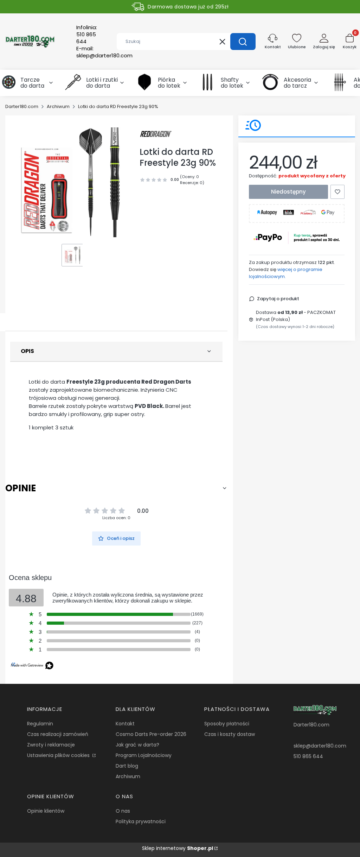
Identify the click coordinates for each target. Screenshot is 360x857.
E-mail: (104, 52)
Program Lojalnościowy (144, 755)
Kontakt (125, 723)
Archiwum (58, 106)
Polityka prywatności (141, 821)
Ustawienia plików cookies (59, 755)
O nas (123, 810)
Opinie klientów (45, 810)
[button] (243, 41)
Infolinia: (86, 34)
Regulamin (40, 723)
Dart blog (127, 765)
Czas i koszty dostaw (229, 734)
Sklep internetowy (177, 848)
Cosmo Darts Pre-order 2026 (151, 734)
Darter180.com (21, 106)
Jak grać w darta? (137, 744)
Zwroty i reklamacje (51, 744)
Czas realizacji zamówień (57, 734)
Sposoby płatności (226, 723)
